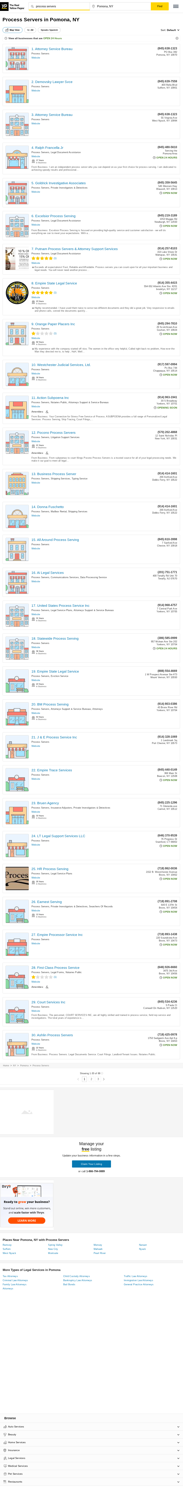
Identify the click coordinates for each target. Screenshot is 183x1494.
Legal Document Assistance (66, 152)
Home (6, 1065)
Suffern (7, 1249)
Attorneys (97, 709)
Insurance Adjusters (61, 807)
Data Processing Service (93, 577)
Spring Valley (55, 1245)
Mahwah (98, 1249)
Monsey (98, 1245)
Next (104, 1079)
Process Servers (40, 53)
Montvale (53, 1253)
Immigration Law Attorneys (138, 1280)
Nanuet (143, 1245)
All (32, 30)
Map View (15, 30)
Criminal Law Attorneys (15, 1280)
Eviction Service (59, 676)
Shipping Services (60, 478)
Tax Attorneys (10, 1276)
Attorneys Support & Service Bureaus (88, 402)
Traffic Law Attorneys (135, 1276)
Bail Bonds (69, 1284)
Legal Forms (57, 972)
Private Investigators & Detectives (69, 187)
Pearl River (100, 1253)
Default (171, 30)
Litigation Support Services (65, 437)
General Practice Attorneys (139, 1284)
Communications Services (65, 577)
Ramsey (7, 1245)
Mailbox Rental (59, 511)
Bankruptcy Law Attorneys (77, 1280)
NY (14, 1065)
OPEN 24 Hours (52, 38)
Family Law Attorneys (14, 1284)
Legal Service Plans (61, 610)
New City (53, 1249)
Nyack (142, 1249)
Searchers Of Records (101, 906)
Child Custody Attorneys (76, 1276)
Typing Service (80, 478)
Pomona (24, 1065)
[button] (176, 6)
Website (35, 58)
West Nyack (9, 1253)
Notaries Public (59, 402)
